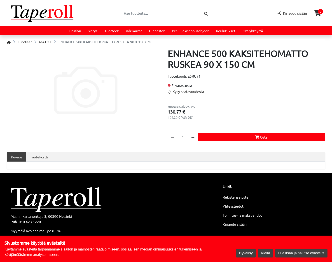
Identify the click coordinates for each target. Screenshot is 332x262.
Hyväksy (246, 253)
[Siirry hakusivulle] (206, 13)
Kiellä (265, 253)
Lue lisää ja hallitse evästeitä (301, 253)
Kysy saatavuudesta (188, 91)
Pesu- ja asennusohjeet (190, 30)
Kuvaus (16, 157)
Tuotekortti (39, 157)
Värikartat (134, 30)
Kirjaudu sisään (235, 224)
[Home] (9, 41)
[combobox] (161, 13)
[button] (172, 137)
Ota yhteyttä (253, 30)
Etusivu (75, 30)
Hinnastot (157, 30)
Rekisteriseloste (235, 197)
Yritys (92, 30)
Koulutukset (225, 30)
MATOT (45, 41)
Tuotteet (112, 30)
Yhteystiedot (233, 206)
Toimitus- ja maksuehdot (242, 215)
